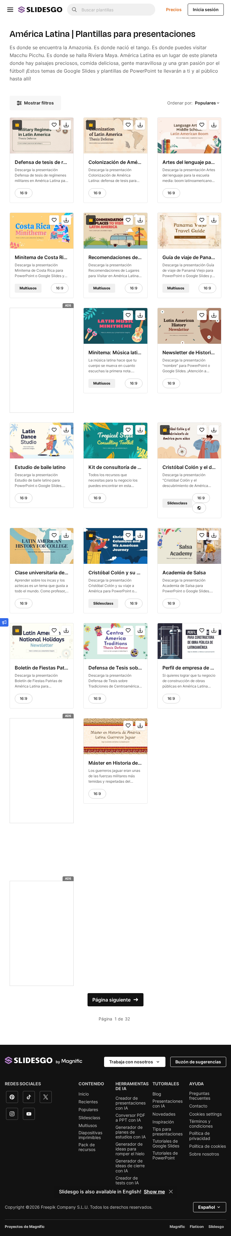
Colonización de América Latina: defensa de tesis (115, 162)
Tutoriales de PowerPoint (165, 1155)
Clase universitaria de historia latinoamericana (42, 572)
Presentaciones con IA (167, 1103)
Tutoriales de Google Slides (165, 1143)
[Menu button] (10, 10)
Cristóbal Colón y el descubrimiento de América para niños (189, 467)
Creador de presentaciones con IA (131, 1103)
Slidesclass (89, 1117)
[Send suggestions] (4, 622)
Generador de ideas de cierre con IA (130, 1166)
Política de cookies (207, 1146)
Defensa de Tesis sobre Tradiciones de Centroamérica (115, 667)
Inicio (84, 1094)
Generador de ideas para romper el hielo (130, 1149)
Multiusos (88, 1125)
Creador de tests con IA (127, 1180)
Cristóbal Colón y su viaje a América (115, 572)
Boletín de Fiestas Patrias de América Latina (42, 667)
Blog (156, 1094)
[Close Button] (171, 1191)
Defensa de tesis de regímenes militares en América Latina (42, 162)
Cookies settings (205, 1114)
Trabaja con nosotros (131, 1061)
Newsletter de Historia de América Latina (189, 352)
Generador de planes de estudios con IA (131, 1132)
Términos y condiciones (201, 1124)
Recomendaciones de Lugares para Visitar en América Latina (115, 257)
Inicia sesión (206, 9)
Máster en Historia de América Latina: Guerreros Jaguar (115, 763)
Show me (154, 1191)
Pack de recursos (87, 1147)
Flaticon (197, 1226)
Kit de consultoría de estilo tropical (115, 467)
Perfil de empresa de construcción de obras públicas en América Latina (189, 667)
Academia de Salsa (184, 572)
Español (206, 1207)
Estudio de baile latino (40, 467)
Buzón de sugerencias (198, 1061)
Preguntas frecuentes (199, 1096)
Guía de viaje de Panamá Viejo (189, 257)
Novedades (163, 1114)
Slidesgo (216, 1226)
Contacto (198, 1106)
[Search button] (74, 10)
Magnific (177, 1226)
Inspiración (163, 1122)
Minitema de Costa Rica (42, 257)
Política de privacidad (199, 1136)
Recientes (88, 1101)
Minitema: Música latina (115, 352)
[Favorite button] (54, 125)
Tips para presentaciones (167, 1131)
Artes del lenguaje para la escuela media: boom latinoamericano (189, 162)
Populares (88, 1109)
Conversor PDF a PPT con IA (130, 1118)
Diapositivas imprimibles (90, 1135)
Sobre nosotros (204, 1154)
